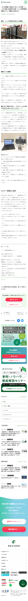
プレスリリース (7, 414)
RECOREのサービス (5, 551)
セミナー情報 (7, 406)
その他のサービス (4, 560)
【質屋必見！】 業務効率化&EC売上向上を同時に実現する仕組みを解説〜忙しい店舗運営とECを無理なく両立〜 (10, 433)
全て (5, 401)
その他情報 (3, 566)
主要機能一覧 (3, 557)
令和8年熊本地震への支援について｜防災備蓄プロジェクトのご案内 (11, 486)
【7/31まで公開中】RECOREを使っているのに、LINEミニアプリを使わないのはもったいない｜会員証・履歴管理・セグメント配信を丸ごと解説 (11, 443)
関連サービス (3, 569)
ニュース (3, 14)
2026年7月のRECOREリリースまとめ (9, 477)
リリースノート (7, 419)
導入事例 (3, 563)
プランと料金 (3, 554)
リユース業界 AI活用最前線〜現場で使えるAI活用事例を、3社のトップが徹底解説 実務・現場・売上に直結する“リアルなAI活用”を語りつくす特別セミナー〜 (10, 453)
